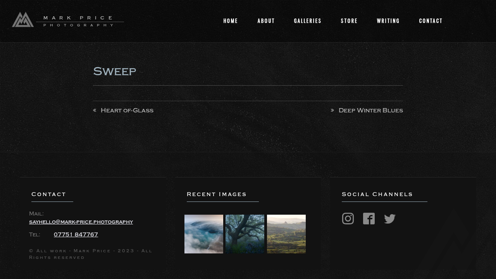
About (266, 20)
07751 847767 (76, 235)
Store (349, 20)
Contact (431, 20)
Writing (388, 20)
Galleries (308, 20)
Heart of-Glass (127, 110)
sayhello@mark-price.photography (81, 222)
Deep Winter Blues (371, 110)
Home (231, 20)
